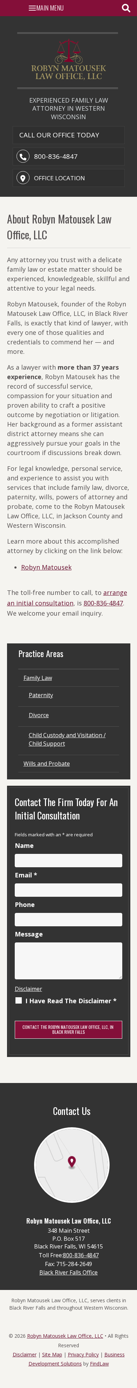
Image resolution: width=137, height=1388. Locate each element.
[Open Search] (126, 8)
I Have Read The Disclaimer (71, 1001)
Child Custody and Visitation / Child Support (67, 739)
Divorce (39, 715)
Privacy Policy (83, 1354)
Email (26, 875)
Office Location (59, 178)
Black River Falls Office (68, 1272)
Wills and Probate (47, 763)
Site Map (52, 1354)
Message (29, 934)
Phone (25, 904)
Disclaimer (28, 989)
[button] (47, 7)
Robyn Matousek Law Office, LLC (65, 1335)
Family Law (38, 678)
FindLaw (99, 1363)
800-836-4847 (56, 156)
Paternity (41, 695)
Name (24, 845)
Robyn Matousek (46, 567)
